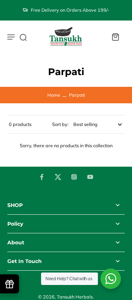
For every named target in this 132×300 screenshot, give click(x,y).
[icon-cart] (115, 36)
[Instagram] (74, 177)
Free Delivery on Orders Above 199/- (70, 10)
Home (53, 95)
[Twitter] (58, 177)
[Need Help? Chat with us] (110, 278)
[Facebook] (42, 177)
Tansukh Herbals (75, 297)
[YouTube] (90, 177)
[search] (23, 37)
